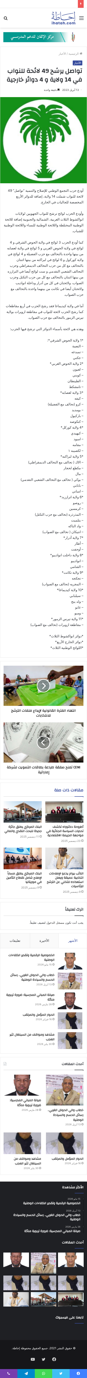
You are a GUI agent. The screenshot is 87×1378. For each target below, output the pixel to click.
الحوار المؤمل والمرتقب (38, 1015)
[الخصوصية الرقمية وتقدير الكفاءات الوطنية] (70, 961)
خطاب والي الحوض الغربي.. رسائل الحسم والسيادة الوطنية (32, 977)
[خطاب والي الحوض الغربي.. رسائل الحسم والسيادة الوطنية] (70, 981)
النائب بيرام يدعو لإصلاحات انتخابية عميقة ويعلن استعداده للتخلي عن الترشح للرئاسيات (65, 880)
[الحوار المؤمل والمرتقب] (70, 1020)
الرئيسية (74, 53)
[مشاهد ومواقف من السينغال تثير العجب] (70, 1040)
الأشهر (72, 940)
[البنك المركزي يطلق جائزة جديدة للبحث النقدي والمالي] (23, 812)
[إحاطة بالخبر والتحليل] (43, 37)
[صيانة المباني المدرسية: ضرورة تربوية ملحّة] (70, 1000)
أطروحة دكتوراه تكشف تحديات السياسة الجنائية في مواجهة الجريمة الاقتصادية (64, 831)
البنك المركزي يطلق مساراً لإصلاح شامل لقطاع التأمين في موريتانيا (24, 878)
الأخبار (62, 53)
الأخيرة (44, 940)
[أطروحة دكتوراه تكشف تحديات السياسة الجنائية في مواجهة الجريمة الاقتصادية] (64, 812)
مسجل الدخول (55, 922)
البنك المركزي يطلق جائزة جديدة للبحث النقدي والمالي (23, 829)
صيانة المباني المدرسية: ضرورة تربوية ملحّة (30, 997)
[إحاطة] (63, 18)
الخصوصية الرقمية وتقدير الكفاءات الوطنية (31, 957)
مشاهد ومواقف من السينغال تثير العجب (32, 1037)
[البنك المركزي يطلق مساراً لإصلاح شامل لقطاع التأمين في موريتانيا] (23, 858)
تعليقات (15, 940)
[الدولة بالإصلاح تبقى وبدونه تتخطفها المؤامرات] (16, 1283)
